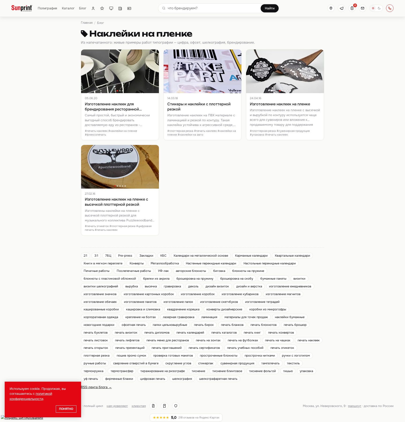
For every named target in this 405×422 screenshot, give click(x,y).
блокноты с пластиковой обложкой (110, 279)
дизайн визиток (217, 286)
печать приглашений (167, 348)
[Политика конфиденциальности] (176, 406)
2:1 (85, 256)
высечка (151, 286)
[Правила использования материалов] (164, 406)
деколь (193, 286)
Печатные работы (96, 271)
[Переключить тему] (376, 8)
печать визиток (126, 333)
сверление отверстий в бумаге (135, 363)
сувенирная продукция (237, 363)
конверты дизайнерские (224, 309)
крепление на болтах (140, 317)
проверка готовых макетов (173, 355)
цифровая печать (152, 379)
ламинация (209, 317)
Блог (82, 8)
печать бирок (204, 325)
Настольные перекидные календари (270, 263)
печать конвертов (281, 333)
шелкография (182, 379)
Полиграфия (47, 8)
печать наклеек (309, 340)
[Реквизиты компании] (153, 406)
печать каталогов (224, 333)
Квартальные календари (292, 256)
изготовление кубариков (240, 294)
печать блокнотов (264, 325)
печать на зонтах (208, 340)
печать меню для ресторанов (167, 340)
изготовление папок (178, 302)
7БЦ (108, 256)
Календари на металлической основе (201, 256)
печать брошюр (295, 325)
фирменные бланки (119, 379)
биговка (219, 271)
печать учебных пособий (245, 348)
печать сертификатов (204, 348)
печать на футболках (243, 340)
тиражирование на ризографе (162, 371)
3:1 (96, 256)
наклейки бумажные (289, 317)
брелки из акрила (156, 279)
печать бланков (232, 325)
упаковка (306, 371)
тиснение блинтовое (227, 371)
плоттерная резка (96, 355)
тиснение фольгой (262, 371)
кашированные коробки (101, 309)
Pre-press (125, 256)
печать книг (252, 333)
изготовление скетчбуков (219, 302)
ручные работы (95, 363)
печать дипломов (156, 333)
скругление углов (178, 363)
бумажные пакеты (273, 279)
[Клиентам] (93, 8)
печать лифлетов (127, 340)
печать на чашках (277, 340)
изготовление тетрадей (262, 302)
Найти (269, 8)
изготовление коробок (198, 294)
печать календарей (190, 333)
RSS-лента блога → (96, 387)
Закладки (146, 256)
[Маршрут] (331, 8)
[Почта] (362, 8)
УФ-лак (163, 271)
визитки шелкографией (101, 286)
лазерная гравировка (178, 317)
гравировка (172, 286)
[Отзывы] (102, 8)
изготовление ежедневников (290, 286)
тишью (288, 371)
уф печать (91, 379)
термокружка (93, 371)
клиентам (139, 406)
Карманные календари (251, 256)
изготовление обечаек (100, 302)
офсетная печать (134, 325)
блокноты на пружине (248, 271)
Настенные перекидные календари (211, 263)
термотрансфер (122, 371)
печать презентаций (130, 348)
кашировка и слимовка (143, 309)
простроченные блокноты (218, 355)
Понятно (66, 409)
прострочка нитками (260, 355)
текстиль (293, 363)
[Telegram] (341, 8)
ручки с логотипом (296, 355)
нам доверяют (117, 406)
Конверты (137, 263)
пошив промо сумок (131, 355)
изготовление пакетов (140, 302)
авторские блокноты (191, 271)
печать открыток (96, 348)
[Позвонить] (390, 8)
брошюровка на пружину (194, 279)
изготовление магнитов (283, 294)
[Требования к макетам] (111, 8)
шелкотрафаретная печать (218, 379)
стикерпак (205, 363)
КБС (163, 256)
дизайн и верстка (249, 286)
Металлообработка (165, 263)
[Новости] (120, 8)
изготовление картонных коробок (149, 294)
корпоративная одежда (101, 317)
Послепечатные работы (134, 271)
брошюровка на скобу (236, 279)
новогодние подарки (99, 325)
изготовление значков (100, 294)
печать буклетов (96, 333)
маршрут (354, 406)
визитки (299, 279)
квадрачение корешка (183, 309)
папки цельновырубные (170, 325)
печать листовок (96, 340)
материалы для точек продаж (246, 317)
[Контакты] (129, 8)
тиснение (198, 371)
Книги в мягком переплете (103, 263)
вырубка (131, 286)
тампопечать (270, 363)
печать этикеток (282, 348)
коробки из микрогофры (267, 309)
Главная (87, 23)
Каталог (68, 8)
